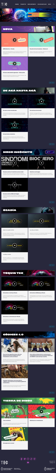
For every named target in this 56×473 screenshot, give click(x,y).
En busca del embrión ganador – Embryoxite (14, 72)
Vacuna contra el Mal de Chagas (11, 193)
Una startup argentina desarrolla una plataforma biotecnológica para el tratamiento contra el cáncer (12, 355)
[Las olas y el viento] (41, 221)
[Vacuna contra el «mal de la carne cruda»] (14, 163)
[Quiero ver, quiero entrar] (14, 221)
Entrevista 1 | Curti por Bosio (10, 292)
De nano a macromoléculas (10, 110)
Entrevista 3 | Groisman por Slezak (11, 316)
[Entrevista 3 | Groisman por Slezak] (14, 307)
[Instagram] (28, 458)
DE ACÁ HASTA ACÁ (42, 4)
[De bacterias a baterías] (14, 125)
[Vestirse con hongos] (41, 163)
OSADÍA (17, 4)
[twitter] (24, 458)
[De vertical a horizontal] (41, 101)
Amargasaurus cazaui (8, 443)
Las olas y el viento (34, 230)
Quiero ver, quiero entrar (8, 230)
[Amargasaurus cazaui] (14, 434)
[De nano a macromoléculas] (14, 101)
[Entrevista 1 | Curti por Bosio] (14, 284)
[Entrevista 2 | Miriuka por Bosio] (41, 284)
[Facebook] (21, 458)
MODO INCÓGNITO (32, 4)
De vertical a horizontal (35, 110)
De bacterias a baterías (9, 134)
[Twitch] (34, 458)
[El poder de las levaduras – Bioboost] (41, 40)
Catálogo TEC (52, 462)
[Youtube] (28, 462)
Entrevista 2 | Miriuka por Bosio (37, 292)
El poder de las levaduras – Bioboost (39, 48)
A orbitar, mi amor (7, 254)
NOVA (49, 4)
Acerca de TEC (52, 461)
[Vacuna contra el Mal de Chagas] (14, 185)
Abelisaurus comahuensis (36, 420)
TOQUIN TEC (23, 4)
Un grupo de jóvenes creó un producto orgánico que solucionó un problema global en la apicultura (14, 381)
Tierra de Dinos (7, 420)
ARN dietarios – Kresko (8, 48)
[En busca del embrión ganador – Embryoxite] (14, 63)
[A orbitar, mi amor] (14, 245)
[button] (53, 4)
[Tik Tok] (31, 458)
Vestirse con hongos (35, 171)
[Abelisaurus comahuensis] (41, 411)
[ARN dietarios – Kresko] (14, 40)
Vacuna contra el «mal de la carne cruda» (13, 171)
